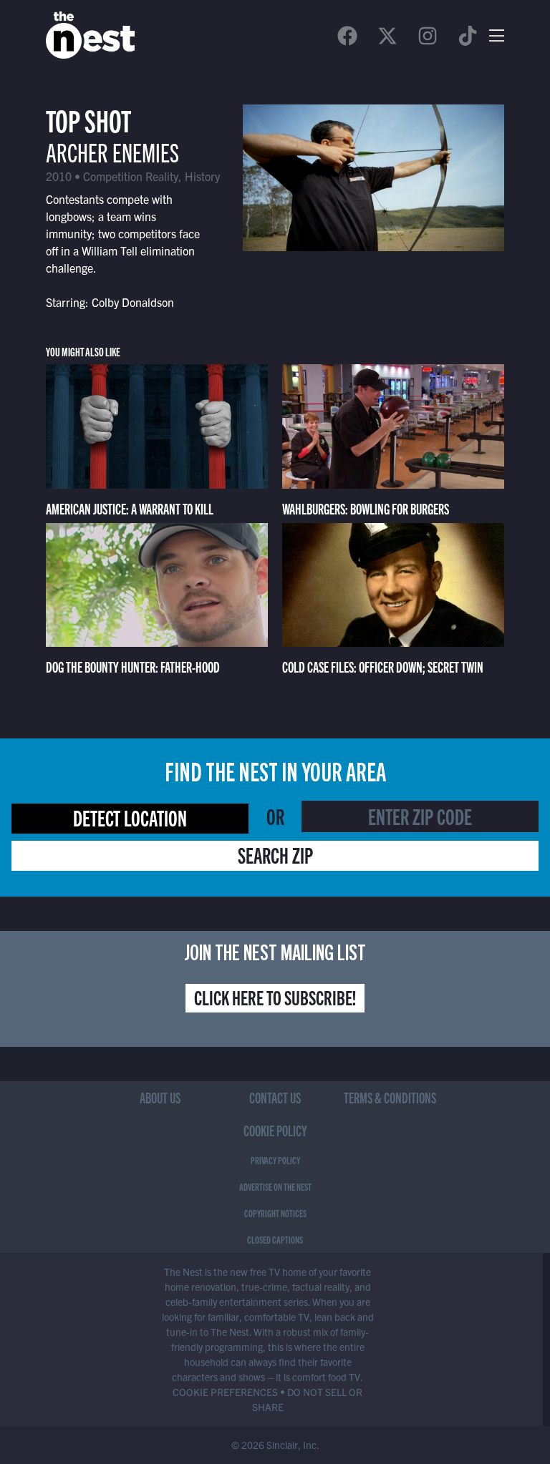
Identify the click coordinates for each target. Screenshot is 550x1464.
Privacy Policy (275, 1159)
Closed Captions (275, 1239)
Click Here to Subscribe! (275, 997)
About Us (160, 1097)
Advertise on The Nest (275, 1186)
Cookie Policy (275, 1130)
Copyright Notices (275, 1212)
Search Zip (275, 854)
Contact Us (275, 1097)
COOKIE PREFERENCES (225, 1391)
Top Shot (88, 119)
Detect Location (130, 817)
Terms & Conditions (390, 1097)
